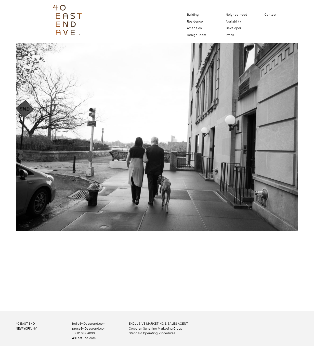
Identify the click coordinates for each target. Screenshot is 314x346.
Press (230, 35)
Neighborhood (236, 14)
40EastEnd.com (84, 338)
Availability (233, 21)
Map (254, 14)
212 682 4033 (85, 333)
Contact (270, 14)
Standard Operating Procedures (152, 333)
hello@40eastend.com (88, 323)
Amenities (194, 28)
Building (193, 14)
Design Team (196, 35)
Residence (195, 21)
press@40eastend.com (89, 328)
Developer (233, 28)
